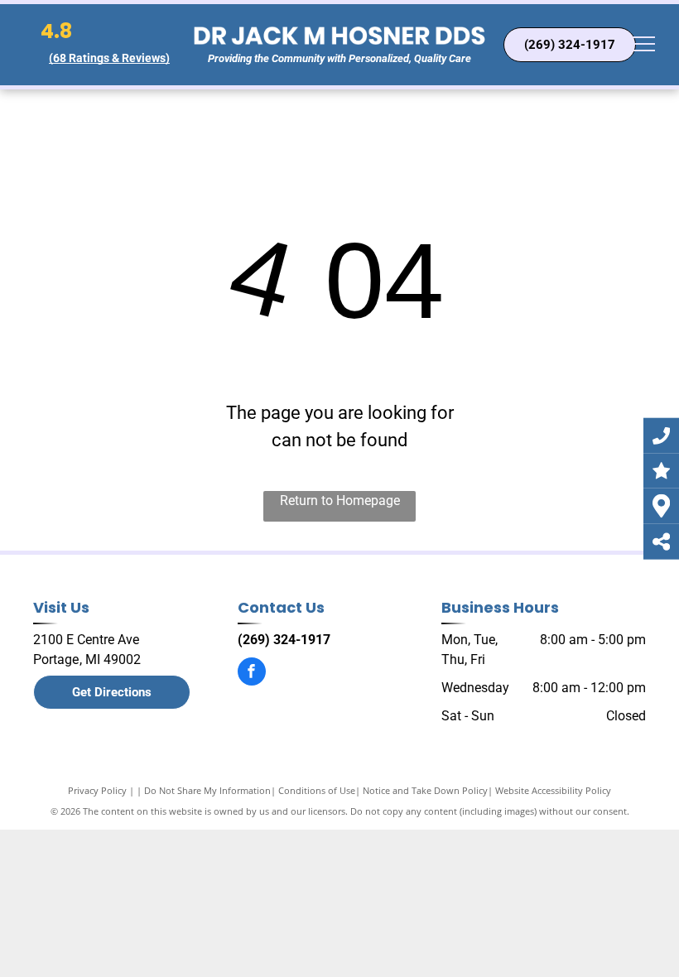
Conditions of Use (316, 790)
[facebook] (252, 673)
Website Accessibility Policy (553, 790)
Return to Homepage (340, 500)
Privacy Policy (97, 790)
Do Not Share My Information (207, 790)
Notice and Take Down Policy (425, 790)
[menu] (642, 43)
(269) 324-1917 (284, 639)
